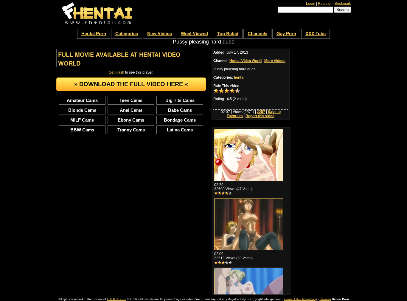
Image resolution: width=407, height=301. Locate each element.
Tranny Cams (131, 129)
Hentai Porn (93, 33)
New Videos (159, 33)
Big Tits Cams (180, 100)
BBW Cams (82, 129)
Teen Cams (130, 100)
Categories (126, 33)
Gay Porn (286, 33)
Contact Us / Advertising (300, 299)
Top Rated (227, 33)
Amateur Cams (82, 100)
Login (310, 3)
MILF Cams (82, 119)
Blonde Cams (82, 110)
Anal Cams (131, 110)
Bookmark (343, 3)
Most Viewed (194, 33)
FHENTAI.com (116, 299)
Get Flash (116, 72)
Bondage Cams (180, 119)
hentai (239, 77)
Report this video (260, 116)
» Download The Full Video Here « (131, 84)
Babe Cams (180, 110)
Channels (257, 33)
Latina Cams (180, 129)
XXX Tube (315, 33)
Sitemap (325, 299)
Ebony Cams (131, 119)
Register (325, 3)
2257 (261, 112)
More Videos (274, 61)
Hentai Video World (245, 61)
